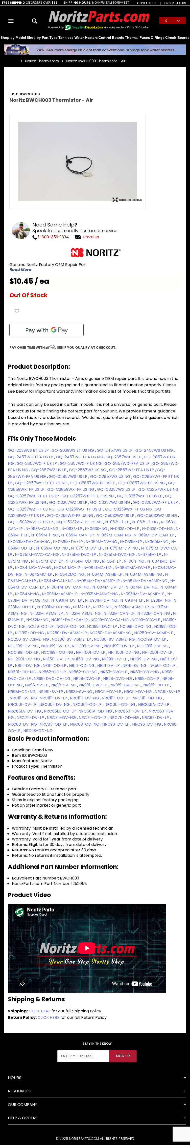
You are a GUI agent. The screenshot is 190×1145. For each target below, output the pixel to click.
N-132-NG (103, 607)
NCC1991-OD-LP (23, 652)
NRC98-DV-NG (147, 724)
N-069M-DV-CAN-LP (154, 535)
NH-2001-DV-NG (24, 659)
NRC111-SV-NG (24, 698)
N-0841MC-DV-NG (33, 568)
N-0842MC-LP (38, 574)
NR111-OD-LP (55, 665)
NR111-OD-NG (82, 665)
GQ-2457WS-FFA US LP (31, 457)
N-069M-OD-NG (52, 548)
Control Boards (111, 38)
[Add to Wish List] (17, 311)
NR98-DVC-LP (87, 678)
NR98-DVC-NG (118, 678)
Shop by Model (13, 38)
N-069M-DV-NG (102, 542)
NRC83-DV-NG (23, 724)
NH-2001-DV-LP (157, 652)
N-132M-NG (37, 620)
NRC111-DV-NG (138, 692)
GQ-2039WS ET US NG (73, 450)
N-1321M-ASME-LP (132, 607)
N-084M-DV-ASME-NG (145, 581)
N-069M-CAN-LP (78, 535)
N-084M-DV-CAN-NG (69, 587)
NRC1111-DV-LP (54, 698)
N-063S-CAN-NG (42, 529)
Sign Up (123, 1056)
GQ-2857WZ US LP (49, 470)
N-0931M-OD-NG (54, 607)
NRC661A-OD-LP (60, 711)
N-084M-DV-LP (108, 587)
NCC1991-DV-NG (153, 646)
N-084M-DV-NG (142, 587)
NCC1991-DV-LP (119, 646)
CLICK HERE (39, 1011)
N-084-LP (112, 561)
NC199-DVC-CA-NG (110, 620)
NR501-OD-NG (22, 672)
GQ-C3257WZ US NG (110, 502)
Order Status (175, 3)
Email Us (91, 237)
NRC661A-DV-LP (154, 704)
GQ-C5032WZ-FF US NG (79, 522)
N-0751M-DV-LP (87, 548)
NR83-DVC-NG (145, 672)
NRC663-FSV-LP (131, 711)
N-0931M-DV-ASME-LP (143, 594)
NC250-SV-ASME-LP (154, 633)
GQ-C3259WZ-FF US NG (70, 515)
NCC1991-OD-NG (57, 652)
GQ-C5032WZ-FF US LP (31, 522)
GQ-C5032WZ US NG (157, 515)
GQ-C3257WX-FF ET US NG (88, 496)
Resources (19, 1091)
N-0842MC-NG (70, 574)
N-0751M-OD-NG (83, 561)
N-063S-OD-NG (158, 529)
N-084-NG (134, 561)
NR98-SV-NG (64, 685)
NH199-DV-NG (144, 659)
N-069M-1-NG (45, 535)
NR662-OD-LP (53, 672)
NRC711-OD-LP (93, 717)
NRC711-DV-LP (31, 717)
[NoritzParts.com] (99, 20)
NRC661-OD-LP (87, 704)
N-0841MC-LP (68, 568)
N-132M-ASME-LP (46, 613)
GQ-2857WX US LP (124, 457)
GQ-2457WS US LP (115, 450)
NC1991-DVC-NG (136, 626)
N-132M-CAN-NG (154, 613)
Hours (14, 1078)
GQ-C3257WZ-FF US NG (32, 509)
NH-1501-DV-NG (124, 652)
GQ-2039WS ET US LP (29, 450)
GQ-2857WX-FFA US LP (127, 463)
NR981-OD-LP (156, 685)
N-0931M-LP (132, 600)
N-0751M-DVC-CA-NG (37, 554)
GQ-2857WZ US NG (88, 470)
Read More (20, 269)
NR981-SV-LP (51, 692)
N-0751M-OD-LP (47, 561)
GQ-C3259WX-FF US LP (80, 509)
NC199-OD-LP (41, 626)
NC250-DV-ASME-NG (111, 633)
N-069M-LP (131, 542)
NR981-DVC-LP (94, 685)
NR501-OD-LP (163, 665)
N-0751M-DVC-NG (117, 554)
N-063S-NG (96, 529)
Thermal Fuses (137, 38)
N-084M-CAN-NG (57, 581)
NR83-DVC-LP (114, 672)
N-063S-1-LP (117, 522)
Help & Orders (23, 1118)
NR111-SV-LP (109, 665)
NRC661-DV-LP (23, 704)
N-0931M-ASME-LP (60, 594)
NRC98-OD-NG (38, 731)
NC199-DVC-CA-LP (70, 620)
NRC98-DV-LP (116, 724)
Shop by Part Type (42, 38)
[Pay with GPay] (46, 330)
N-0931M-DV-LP (67, 600)
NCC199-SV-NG (87, 646)
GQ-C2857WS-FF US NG (142, 483)
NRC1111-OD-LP (116, 698)
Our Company (22, 1104)
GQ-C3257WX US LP (117, 489)
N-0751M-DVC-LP (79, 554)
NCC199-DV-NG (23, 646)
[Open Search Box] (35, 20)
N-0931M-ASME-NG (99, 594)
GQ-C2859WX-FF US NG (71, 489)
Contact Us (146, 3)
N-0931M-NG (159, 600)
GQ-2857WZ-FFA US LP (132, 470)
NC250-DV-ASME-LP (67, 633)
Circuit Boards (177, 38)
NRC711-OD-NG (124, 717)
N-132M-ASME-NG (84, 613)
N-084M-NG (27, 594)
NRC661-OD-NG (120, 704)
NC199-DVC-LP (146, 620)
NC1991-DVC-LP (102, 626)
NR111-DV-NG (28, 665)
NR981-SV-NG (79, 692)
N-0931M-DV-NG (102, 600)
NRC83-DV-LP (156, 717)
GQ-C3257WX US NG (159, 489)
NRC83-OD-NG (85, 724)
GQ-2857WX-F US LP (37, 463)
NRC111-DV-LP (108, 692)
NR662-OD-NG (83, 672)
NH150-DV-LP (56, 659)
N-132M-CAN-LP (119, 613)
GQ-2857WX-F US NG (81, 463)
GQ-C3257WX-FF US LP (140, 496)
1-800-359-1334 (53, 237)
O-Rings (158, 38)
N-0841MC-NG (98, 568)
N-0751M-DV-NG (122, 548)
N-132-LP (82, 607)
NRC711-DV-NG (62, 717)
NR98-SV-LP (37, 685)
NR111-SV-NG (135, 665)
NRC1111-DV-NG (85, 698)
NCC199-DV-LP (152, 639)
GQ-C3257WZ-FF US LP (156, 502)
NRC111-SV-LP (167, 692)
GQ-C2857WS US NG (110, 476)
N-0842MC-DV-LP (133, 568)
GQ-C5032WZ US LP (115, 515)
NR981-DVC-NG (126, 685)
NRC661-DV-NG (55, 704)
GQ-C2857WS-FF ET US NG (42, 483)
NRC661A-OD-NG (95, 711)
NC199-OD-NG (70, 626)
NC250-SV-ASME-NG (29, 639)
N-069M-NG (157, 542)
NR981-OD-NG (22, 692)
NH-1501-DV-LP (91, 652)
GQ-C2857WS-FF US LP (93, 483)
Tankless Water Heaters (78, 38)
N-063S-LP (72, 529)
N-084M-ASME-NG (144, 574)
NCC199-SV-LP (55, 646)
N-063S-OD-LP (125, 529)
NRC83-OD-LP (54, 724)
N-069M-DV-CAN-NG (29, 542)
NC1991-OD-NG (30, 633)
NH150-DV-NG (85, 659)
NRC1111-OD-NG (147, 698)
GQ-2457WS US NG (154, 450)
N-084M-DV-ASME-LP (98, 581)
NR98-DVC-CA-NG (52, 678)
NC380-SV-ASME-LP (72, 639)
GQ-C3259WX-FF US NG (129, 509)
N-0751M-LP (150, 554)
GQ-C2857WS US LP (68, 476)
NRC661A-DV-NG (25, 711)
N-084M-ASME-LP (105, 574)
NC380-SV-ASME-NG (115, 639)
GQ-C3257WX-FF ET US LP (34, 496)
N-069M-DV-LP (68, 542)
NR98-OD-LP (148, 678)
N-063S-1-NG (145, 522)
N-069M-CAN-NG (114, 535)
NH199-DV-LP (115, 659)
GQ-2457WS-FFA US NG (80, 457)
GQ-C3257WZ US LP (68, 502)
